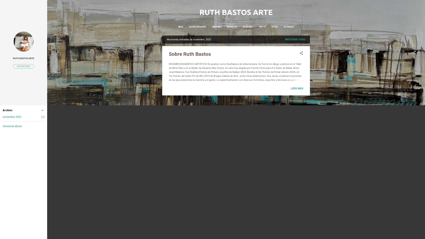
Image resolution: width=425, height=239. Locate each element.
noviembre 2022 (12, 117)
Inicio (180, 26)
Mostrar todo (295, 39)
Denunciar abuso (12, 126)
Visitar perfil (24, 66)
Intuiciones (248, 26)
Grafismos (216, 26)
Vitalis (275, 26)
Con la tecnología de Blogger (238, 230)
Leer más (297, 88)
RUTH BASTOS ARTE (236, 12)
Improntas (232, 26)
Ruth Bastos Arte (23, 58)
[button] (301, 53)
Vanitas (262, 26)
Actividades (289, 26)
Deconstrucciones (197, 26)
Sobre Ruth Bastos (190, 54)
